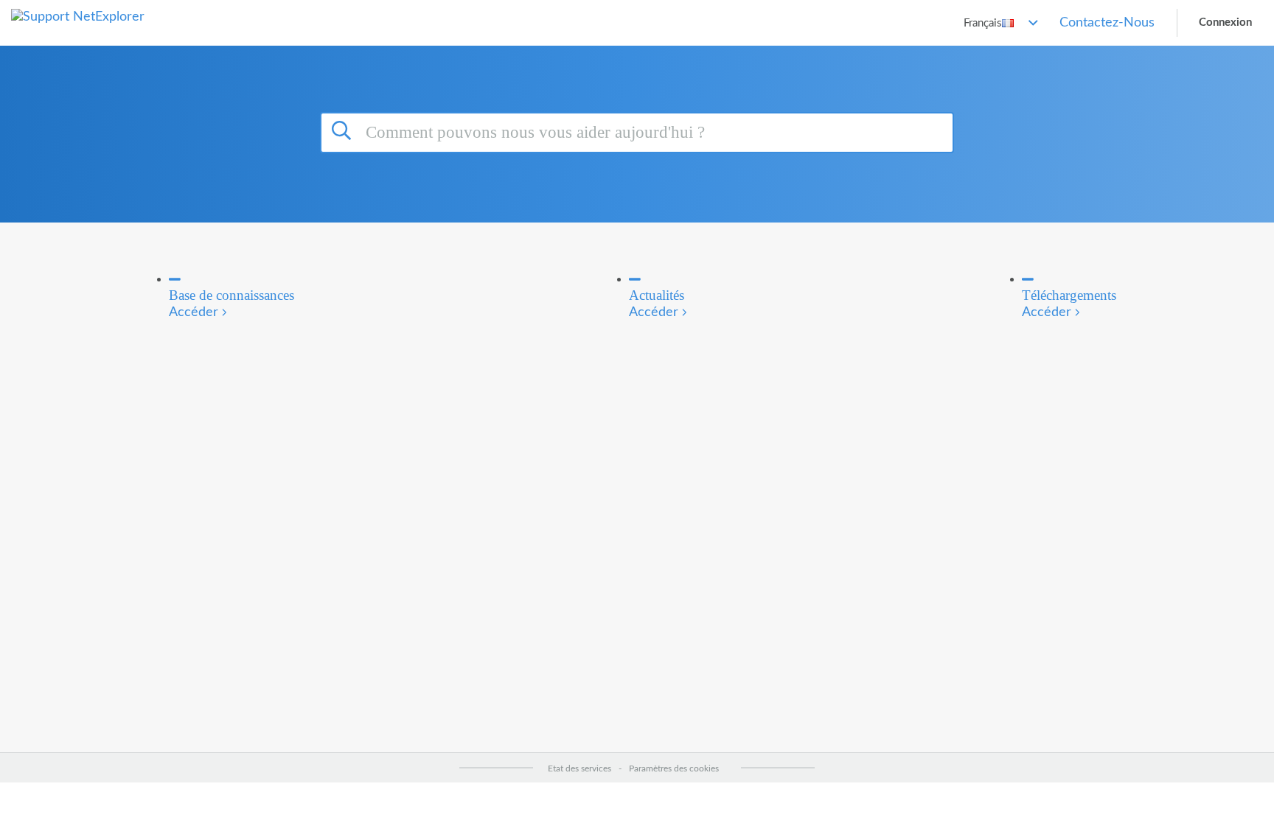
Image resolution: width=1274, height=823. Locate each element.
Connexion (1225, 22)
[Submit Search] (343, 130)
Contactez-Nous (1107, 22)
